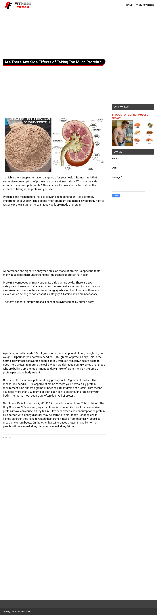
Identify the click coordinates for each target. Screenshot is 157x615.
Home (129, 5)
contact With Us (145, 5)
